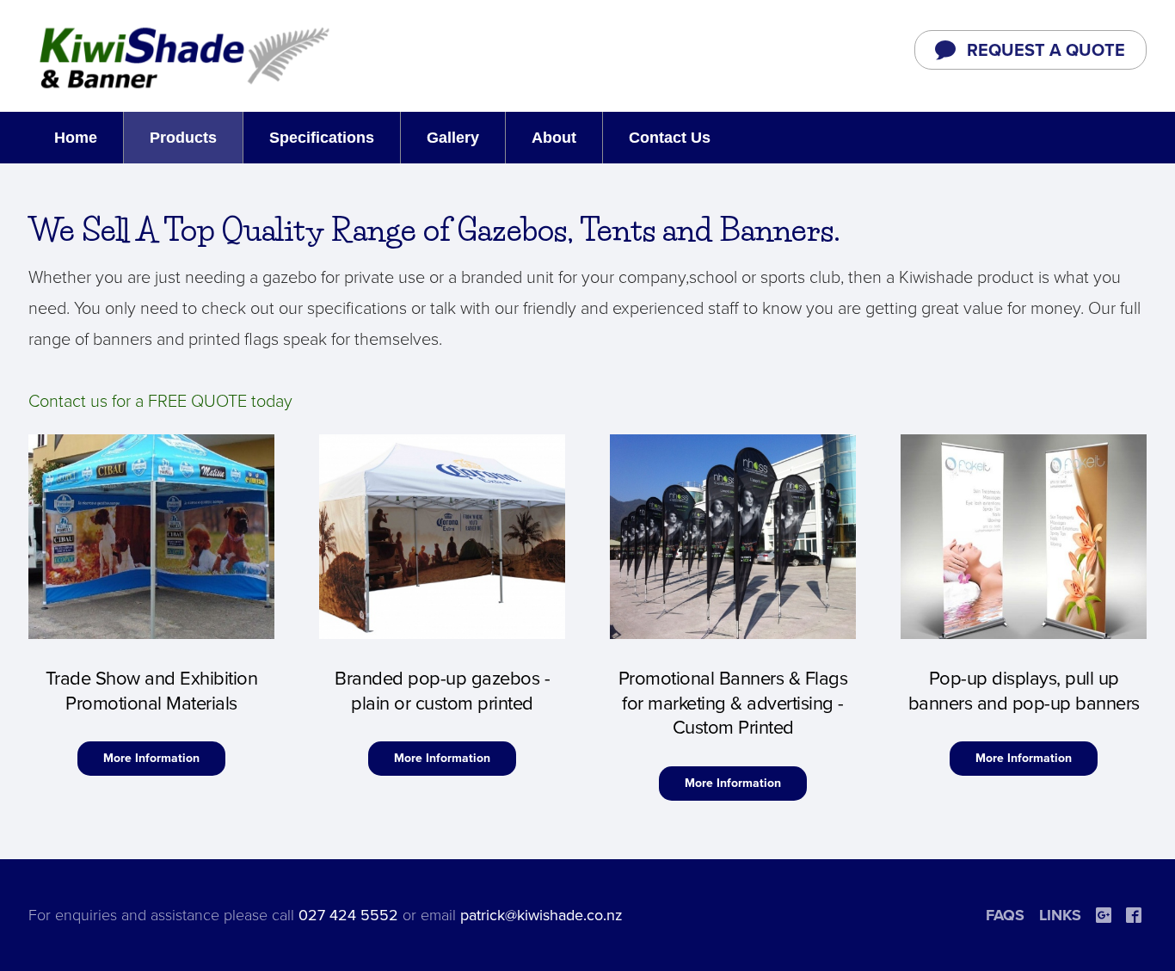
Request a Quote (1046, 50)
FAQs (1005, 915)
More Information (151, 758)
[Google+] (1103, 915)
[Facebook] (1133, 915)
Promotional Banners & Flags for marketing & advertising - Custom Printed (733, 703)
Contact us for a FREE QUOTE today (160, 401)
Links (1060, 915)
